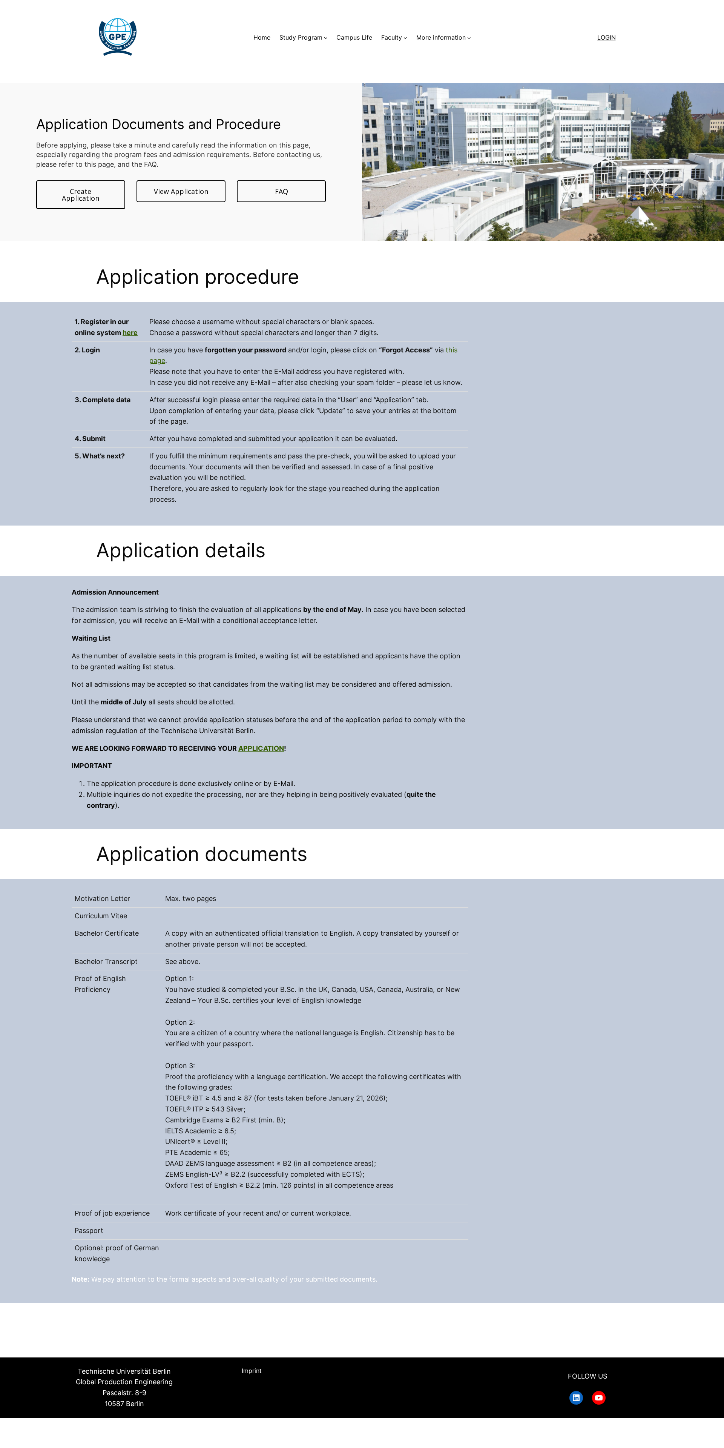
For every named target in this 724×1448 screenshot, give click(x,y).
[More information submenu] (469, 38)
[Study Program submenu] (326, 38)
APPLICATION (261, 748)
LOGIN (606, 37)
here (130, 333)
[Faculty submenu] (405, 38)
